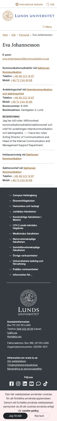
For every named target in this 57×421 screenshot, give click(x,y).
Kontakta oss (14, 336)
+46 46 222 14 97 (23, 76)
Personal (24, 34)
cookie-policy (30, 410)
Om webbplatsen (16, 361)
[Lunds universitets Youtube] (31, 384)
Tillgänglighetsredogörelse (22, 364)
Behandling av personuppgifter (24, 368)
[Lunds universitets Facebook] (12, 384)
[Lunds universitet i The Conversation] (38, 384)
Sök (13, 34)
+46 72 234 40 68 (21, 80)
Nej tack (39, 415)
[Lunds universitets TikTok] (45, 384)
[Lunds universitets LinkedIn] (25, 384)
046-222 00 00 (25, 328)
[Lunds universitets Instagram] (18, 384)
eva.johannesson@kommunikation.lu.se (26, 58)
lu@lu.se (12, 332)
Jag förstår (15, 415)
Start (5, 34)
